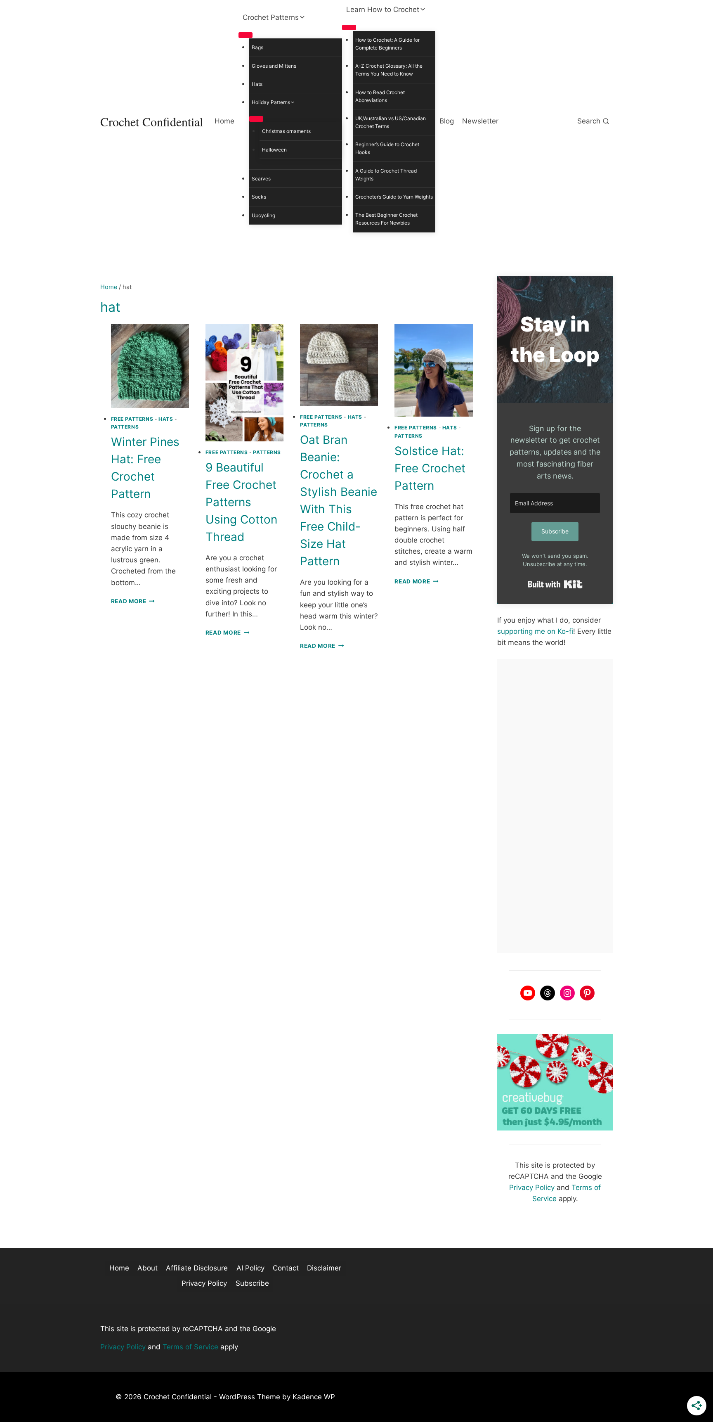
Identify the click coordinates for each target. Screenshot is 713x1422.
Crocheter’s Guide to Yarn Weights (394, 197)
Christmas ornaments (286, 131)
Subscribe (252, 1283)
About (147, 1268)
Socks (259, 197)
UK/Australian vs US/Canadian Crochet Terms (390, 122)
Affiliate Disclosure (197, 1268)
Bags (257, 47)
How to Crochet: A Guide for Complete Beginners (387, 44)
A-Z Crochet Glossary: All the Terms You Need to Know (389, 70)
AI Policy (250, 1268)
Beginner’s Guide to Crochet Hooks (387, 148)
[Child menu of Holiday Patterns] (256, 119)
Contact (286, 1268)
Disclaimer (324, 1268)
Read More (133, 601)
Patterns (125, 427)
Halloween (274, 150)
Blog (446, 121)
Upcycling (263, 215)
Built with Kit (555, 584)
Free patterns (132, 419)
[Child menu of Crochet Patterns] (245, 35)
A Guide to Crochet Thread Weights (386, 175)
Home (224, 121)
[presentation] (150, 366)
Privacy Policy (532, 1187)
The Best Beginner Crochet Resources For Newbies (386, 219)
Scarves (261, 178)
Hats (257, 84)
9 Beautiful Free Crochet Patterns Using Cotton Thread (241, 502)
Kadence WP (314, 1397)
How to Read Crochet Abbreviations (380, 96)
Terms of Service (190, 1347)
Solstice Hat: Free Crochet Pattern (429, 468)
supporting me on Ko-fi (535, 631)
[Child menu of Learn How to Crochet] (349, 28)
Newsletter (480, 121)
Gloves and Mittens (274, 66)
